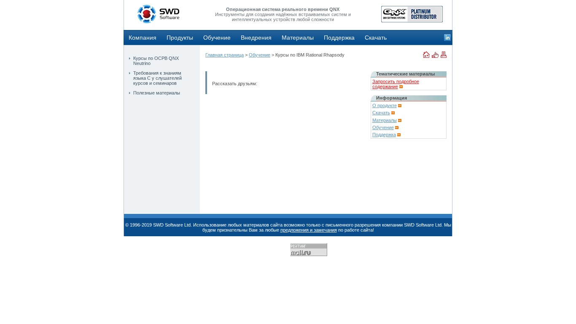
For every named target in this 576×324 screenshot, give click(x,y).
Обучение (217, 37)
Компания (142, 37)
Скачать (376, 37)
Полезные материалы (156, 92)
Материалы (298, 37)
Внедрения (256, 37)
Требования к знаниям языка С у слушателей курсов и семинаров (157, 78)
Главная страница (224, 54)
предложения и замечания (308, 229)
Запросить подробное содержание (395, 84)
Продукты (180, 37)
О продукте (384, 105)
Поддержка (339, 37)
